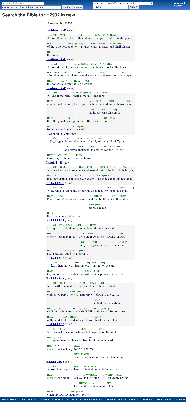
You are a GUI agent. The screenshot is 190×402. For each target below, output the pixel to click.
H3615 (97, 308)
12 (48, 265)
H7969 (53, 138)
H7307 (68, 250)
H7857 (82, 233)
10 (48, 190)
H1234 (75, 250)
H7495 (75, 126)
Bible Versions (93, 399)
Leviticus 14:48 (56, 88)
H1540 (50, 308)
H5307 (50, 233)
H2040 (54, 282)
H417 (92, 242)
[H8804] (62, 34)
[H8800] (58, 155)
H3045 (54, 167)
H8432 (50, 316)
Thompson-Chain (115, 399)
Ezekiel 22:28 (55, 361)
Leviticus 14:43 (56, 59)
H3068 (97, 316)
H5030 (54, 366)
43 (48, 66)
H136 (91, 383)
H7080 (86, 374)
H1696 (72, 391)
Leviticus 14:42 (56, 30)
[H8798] (61, 225)
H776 (96, 291)
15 (48, 331)
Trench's (146, 399)
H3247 (97, 299)
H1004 (50, 51)
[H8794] (112, 146)
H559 (122, 187)
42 (48, 37)
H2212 (104, 146)
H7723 (77, 374)
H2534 (84, 328)
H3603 (80, 138)
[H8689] (105, 34)
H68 (87, 34)
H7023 (66, 155)
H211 (116, 138)
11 (48, 228)
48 (48, 95)
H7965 (50, 196)
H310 (49, 72)
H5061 (54, 63)
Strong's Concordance (67, 399)
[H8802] (99, 196)
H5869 (124, 167)
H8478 (113, 34)
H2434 (113, 196)
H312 (79, 34)
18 (48, 170)
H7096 (116, 72)
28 (48, 369)
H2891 (104, 117)
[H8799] (79, 43)
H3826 (77, 175)
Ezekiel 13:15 (55, 324)
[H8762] (83, 250)
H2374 (50, 374)
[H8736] (85, 80)
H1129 (91, 196)
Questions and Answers (34, 399)
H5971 (108, 187)
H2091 (90, 138)
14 (48, 286)
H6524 (94, 63)
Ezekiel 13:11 (55, 220)
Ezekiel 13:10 (55, 182)
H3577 (104, 374)
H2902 (113, 43)
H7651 (67, 146)
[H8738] (83, 126)
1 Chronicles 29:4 (58, 133)
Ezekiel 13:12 (55, 257)
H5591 (50, 250)
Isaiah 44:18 (54, 162)
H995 (81, 167)
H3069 (110, 383)
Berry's (134, 399)
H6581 (92, 101)
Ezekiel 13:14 (55, 278)
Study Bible (8, 399)
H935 (97, 34)
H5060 (73, 291)
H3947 (54, 34)
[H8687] (124, 72)
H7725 (77, 63)
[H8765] (65, 72)
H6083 (102, 43)
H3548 (54, 92)
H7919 (100, 175)
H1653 (120, 233)
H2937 (54, 187)
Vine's (158, 399)
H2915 (50, 270)
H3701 (120, 146)
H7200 (97, 92)
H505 (67, 138)
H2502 (57, 72)
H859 (81, 242)
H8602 (50, 212)
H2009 (123, 196)
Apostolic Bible (175, 399)
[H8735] (101, 262)
